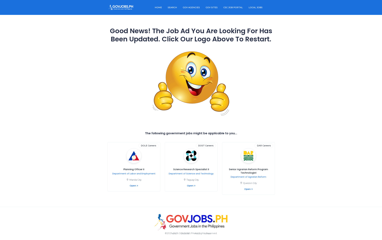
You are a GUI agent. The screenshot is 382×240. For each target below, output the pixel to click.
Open (133, 185)
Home (158, 7)
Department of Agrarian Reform (248, 176)
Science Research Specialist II (191, 169)
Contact (208, 234)
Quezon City (250, 183)
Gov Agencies (191, 7)
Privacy (197, 234)
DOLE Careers (148, 145)
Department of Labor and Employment (133, 173)
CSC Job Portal (233, 7)
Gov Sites (212, 7)
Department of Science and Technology (191, 173)
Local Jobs (255, 7)
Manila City (135, 179)
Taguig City (193, 179)
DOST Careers (206, 145)
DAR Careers (264, 145)
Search (172, 7)
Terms (173, 234)
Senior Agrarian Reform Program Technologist (248, 171)
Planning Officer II (133, 169)
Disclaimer (185, 234)
